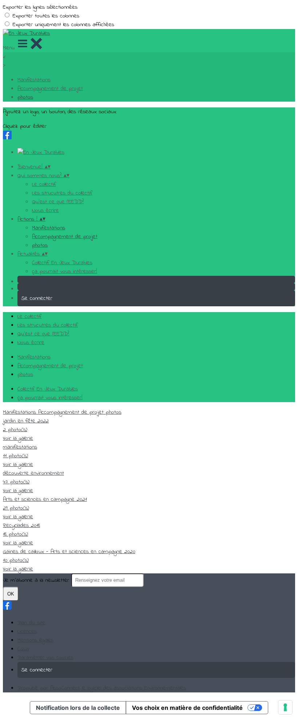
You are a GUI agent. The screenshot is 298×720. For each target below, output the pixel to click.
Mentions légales (35, 640)
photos (25, 97)
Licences (27, 631)
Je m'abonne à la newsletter (37, 580)
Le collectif (44, 184)
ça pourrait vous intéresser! (64, 271)
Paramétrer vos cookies (45, 657)
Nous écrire (45, 210)
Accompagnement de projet (50, 88)
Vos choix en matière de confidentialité (187, 707)
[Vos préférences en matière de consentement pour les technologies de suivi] (285, 707)
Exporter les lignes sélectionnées (40, 7)
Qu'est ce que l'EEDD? (58, 201)
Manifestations (34, 79)
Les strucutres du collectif (62, 193)
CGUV (23, 649)
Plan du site (31, 622)
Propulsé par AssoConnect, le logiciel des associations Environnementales (101, 688)
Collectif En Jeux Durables (62, 262)
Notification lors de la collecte (78, 707)
